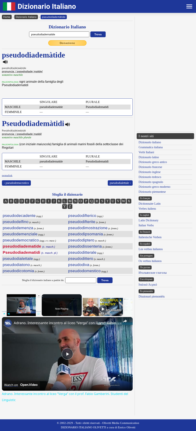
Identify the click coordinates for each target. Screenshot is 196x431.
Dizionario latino (149, 157)
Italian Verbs (146, 225)
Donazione (67, 43)
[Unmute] (9, 314)
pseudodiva (78, 264)
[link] (8, 323)
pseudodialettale (18, 258)
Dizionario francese (150, 167)
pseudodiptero (81, 240)
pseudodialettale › (120, 183)
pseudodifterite (81, 221)
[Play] (4, 314)
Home (6, 16)
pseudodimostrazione (88, 228)
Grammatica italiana (151, 147)
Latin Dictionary (148, 220)
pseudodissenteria (85, 246)
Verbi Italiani (146, 152)
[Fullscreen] (38, 314)
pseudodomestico (84, 271)
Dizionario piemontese (152, 191)
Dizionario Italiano (26, 16)
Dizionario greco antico (153, 162)
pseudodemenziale (20, 234)
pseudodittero (80, 258)
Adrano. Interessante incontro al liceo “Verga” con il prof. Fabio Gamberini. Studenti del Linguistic (67, 323)
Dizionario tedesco (150, 177)
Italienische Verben (150, 237)
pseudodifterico (82, 215)
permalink (7, 175)
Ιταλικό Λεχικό (148, 284)
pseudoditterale (82, 252)
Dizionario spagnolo (151, 182)
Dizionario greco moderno (154, 186)
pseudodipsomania (85, 234)
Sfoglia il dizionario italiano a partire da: (43, 280)
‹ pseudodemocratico (16, 183)
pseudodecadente (19, 215)
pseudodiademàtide (53, 16)
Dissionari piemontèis (152, 296)
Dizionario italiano (150, 142)
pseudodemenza (18, 228)
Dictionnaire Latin (150, 203)
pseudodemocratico (21, 240)
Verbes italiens (147, 208)
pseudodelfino (16, 221)
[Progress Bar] (21, 311)
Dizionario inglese (150, 172)
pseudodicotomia (18, 271)
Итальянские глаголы (153, 272)
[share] (125, 321)
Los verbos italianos (151, 249)
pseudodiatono (16, 264)
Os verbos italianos (150, 261)
